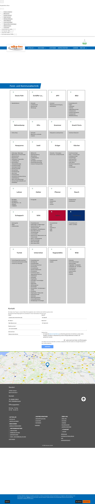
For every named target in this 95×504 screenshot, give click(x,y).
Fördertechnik (72, 111)
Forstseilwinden (53, 223)
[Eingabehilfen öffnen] (2, 1)
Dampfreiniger (72, 157)
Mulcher (71, 272)
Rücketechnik (72, 114)
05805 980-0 (14, 399)
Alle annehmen (86, 501)
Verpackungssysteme (74, 112)
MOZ (51, 230)
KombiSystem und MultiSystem (38, 229)
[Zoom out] (93, 355)
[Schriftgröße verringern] (11, 31)
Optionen (7, 501)
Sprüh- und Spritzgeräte (36, 238)
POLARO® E (14, 201)
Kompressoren (72, 268)
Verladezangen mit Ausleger (37, 300)
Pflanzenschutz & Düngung (56, 104)
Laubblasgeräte (15, 160)
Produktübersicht (73, 103)
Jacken (51, 199)
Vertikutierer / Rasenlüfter (18, 159)
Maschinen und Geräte (36, 134)
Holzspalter (71, 106)
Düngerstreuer (72, 199)
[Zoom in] (93, 353)
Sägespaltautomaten (74, 109)
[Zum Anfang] (83, 399)
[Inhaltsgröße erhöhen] (15, 29)
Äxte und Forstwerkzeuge (18, 179)
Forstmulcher (34, 266)
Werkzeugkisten (34, 285)
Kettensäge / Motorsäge (17, 153)
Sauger (70, 165)
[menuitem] (16, 47)
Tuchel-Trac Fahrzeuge (17, 263)
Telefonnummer (12, 326)
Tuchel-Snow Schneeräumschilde (19, 262)
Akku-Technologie (35, 241)
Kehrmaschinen (72, 159)
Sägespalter (33, 283)
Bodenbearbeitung (35, 154)
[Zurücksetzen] (1, 9)
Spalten (52, 262)
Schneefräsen (15, 170)
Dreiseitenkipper (35, 263)
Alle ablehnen (79, 501)
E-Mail (10, 315)
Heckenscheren (15, 156)
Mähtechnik (33, 153)
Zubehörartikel (15, 226)
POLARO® (14, 199)
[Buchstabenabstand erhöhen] (16, 34)
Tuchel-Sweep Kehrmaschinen (19, 260)
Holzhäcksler (34, 275)
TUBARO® (14, 206)
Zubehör (33, 136)
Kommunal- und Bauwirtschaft (57, 154)
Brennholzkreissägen (74, 262)
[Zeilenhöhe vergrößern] (12, 33)
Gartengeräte (15, 223)
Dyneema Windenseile (36, 269)
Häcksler (71, 108)
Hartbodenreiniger (73, 156)
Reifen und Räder (73, 224)
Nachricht (44, 320)
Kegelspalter (34, 279)
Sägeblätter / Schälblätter (75, 265)
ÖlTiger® (14, 204)
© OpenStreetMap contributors (89, 383)
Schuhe (52, 204)
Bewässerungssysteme (74, 164)
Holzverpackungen (35, 294)
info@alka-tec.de (16, 401)
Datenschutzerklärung (54, 334)
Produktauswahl (53, 260)
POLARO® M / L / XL (16, 202)
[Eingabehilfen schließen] (3, 9)
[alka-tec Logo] (16, 48)
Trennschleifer (34, 234)
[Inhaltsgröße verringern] (13, 29)
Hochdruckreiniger (16, 168)
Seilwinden (33, 296)
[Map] (47, 368)
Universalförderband (35, 299)
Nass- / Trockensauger (74, 154)
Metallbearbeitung (73, 115)
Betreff (43, 315)
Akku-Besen (72, 162)
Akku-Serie (14, 173)
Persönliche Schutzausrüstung (19, 176)
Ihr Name (10, 320)
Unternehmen (11, 331)
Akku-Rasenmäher (35, 243)
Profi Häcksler (72, 269)
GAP (51, 226)
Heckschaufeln (72, 271)
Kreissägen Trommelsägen (37, 280)
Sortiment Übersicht (73, 132)
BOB (51, 229)
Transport (33, 159)
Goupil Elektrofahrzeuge (36, 162)
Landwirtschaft (34, 104)
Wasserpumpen (72, 160)
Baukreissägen (72, 263)
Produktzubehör (15, 174)
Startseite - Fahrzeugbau (55, 153)
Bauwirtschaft (34, 106)
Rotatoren (33, 282)
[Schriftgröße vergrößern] (13, 31)
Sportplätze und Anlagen (36, 160)
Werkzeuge (33, 108)
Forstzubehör (34, 271)
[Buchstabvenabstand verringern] (14, 34)
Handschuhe (53, 201)
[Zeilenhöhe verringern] (10, 33)
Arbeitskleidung (15, 178)
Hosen (51, 202)
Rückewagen (34, 286)
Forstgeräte (33, 199)
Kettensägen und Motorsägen (38, 224)
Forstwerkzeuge (15, 171)
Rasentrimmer (15, 157)
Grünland (52, 103)
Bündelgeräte (34, 262)
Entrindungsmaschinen (36, 265)
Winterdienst (53, 106)
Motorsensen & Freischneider (19, 154)
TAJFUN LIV (53, 227)
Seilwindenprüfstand (35, 297)
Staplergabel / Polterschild (37, 293)
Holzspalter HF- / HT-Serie (75, 266)
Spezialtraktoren (15, 103)
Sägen (70, 104)
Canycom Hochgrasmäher (37, 164)
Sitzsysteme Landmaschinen (56, 132)
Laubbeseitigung (35, 157)
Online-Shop (15, 132)
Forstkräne (33, 291)
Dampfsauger (72, 167)
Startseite (33, 103)
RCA (51, 224)
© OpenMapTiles (81, 383)
